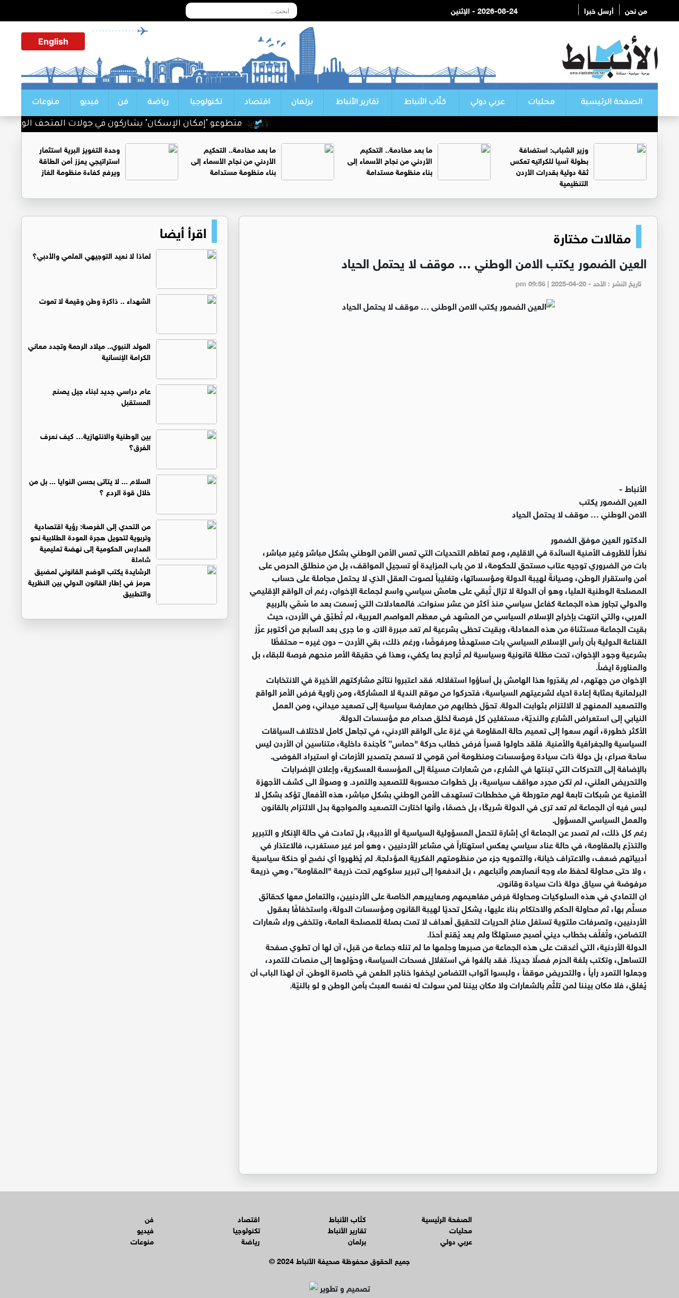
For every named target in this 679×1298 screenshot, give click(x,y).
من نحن (636, 9)
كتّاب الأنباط (425, 103)
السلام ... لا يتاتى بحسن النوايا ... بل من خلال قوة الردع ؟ (90, 485)
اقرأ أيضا (183, 231)
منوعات (45, 103)
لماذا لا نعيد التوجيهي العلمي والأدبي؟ (91, 254)
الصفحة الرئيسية (611, 103)
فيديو (89, 103)
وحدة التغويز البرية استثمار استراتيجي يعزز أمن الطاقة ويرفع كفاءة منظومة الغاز (79, 160)
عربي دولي (488, 103)
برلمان (302, 103)
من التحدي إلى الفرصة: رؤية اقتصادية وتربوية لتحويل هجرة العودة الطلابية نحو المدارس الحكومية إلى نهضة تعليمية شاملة (90, 542)
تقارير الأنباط (357, 103)
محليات (541, 103)
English (53, 41)
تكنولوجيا (206, 103)
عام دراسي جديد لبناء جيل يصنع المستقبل (102, 395)
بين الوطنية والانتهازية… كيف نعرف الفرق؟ (95, 440)
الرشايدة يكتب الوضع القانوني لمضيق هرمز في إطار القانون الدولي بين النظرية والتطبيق (89, 581)
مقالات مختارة (592, 236)
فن (123, 103)
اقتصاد (257, 103)
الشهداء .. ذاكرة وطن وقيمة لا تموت (95, 299)
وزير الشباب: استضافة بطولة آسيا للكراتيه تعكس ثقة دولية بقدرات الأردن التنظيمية (549, 165)
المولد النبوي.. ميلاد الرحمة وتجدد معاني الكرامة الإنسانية (89, 350)
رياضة (158, 103)
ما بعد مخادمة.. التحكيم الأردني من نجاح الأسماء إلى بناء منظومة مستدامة (389, 160)
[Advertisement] (448, 402)
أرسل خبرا (599, 9)
